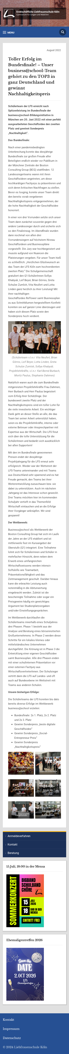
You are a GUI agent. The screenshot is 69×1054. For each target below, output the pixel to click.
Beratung (13, 853)
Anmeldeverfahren (19, 836)
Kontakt (12, 844)
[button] (8, 32)
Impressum (11, 1029)
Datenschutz (12, 1038)
